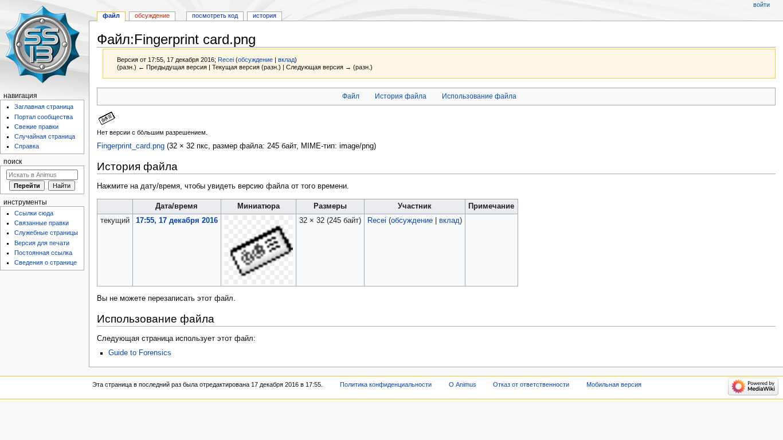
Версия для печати (41, 242)
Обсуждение (152, 15)
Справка (26, 146)
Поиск (12, 161)
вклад (286, 59)
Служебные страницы (46, 232)
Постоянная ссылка (43, 252)
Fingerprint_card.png (131, 146)
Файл (350, 96)
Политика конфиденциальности (386, 384)
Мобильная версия (613, 384)
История (264, 15)
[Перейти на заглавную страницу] (44, 44)
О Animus (462, 384)
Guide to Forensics (139, 353)
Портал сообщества (43, 116)
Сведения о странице (45, 262)
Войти (761, 4)
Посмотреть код (215, 15)
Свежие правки (36, 126)
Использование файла (479, 96)
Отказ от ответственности (531, 384)
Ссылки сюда (33, 213)
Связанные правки (41, 222)
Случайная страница (44, 136)
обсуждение (255, 59)
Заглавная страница (43, 106)
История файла (400, 96)
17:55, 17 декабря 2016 (177, 221)
